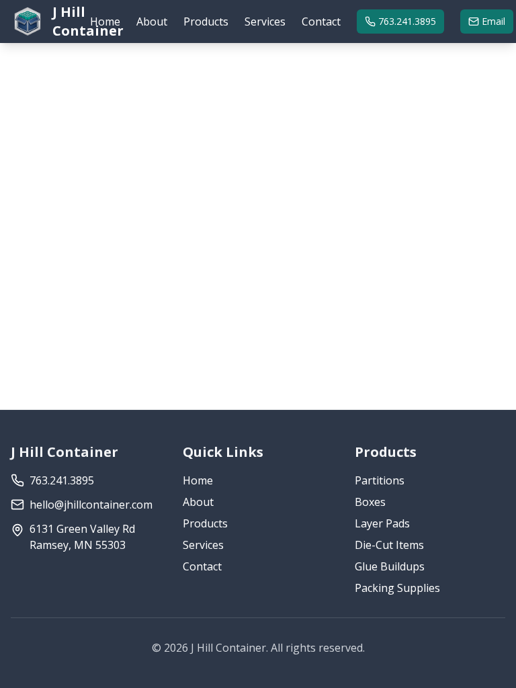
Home (105, 21)
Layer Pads (382, 523)
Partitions (379, 480)
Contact (321, 21)
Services (265, 21)
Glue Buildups (390, 566)
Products (205, 21)
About (151, 21)
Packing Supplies (397, 587)
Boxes (370, 501)
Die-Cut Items (389, 545)
